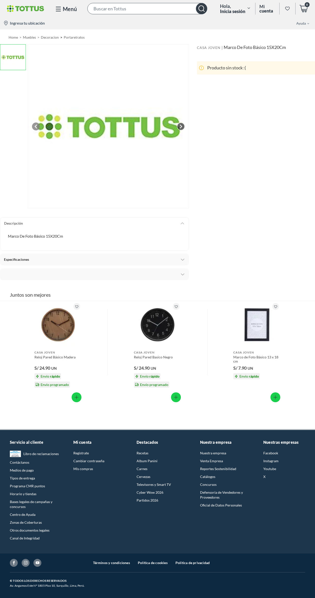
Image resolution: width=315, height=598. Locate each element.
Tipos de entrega (22, 478)
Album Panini (147, 461)
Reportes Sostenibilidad (218, 469)
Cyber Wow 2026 (150, 492)
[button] (147, 8)
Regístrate (81, 453)
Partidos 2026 (147, 500)
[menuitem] (299, 23)
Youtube (269, 469)
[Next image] (181, 126)
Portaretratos (74, 37)
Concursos (208, 484)
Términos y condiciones (111, 563)
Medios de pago (22, 470)
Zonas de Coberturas (26, 522)
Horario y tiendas (23, 494)
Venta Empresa (211, 461)
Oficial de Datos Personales (221, 505)
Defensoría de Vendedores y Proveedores (221, 494)
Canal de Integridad (25, 538)
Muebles (29, 37)
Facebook (270, 453)
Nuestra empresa (213, 453)
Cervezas (143, 477)
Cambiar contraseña (88, 461)
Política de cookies (153, 563)
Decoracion (50, 37)
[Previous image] (36, 126)
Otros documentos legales (29, 530)
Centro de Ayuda (22, 514)
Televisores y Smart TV (154, 484)
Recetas (142, 453)
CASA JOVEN (208, 48)
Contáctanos (19, 462)
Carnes (142, 469)
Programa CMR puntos (27, 486)
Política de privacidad (192, 563)
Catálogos (207, 477)
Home (13, 37)
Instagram (271, 461)
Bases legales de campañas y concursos (31, 504)
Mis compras (83, 469)
